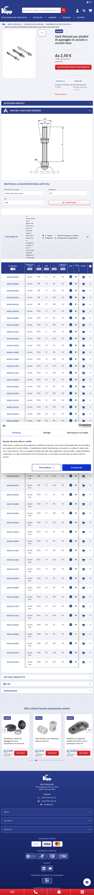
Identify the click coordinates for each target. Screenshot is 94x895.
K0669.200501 (13, 414)
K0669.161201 (13, 400)
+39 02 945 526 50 (48, 801)
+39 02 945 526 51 (48, 798)
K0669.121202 (13, 560)
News (6, 812)
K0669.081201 (13, 298)
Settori (80, 17)
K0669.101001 (13, 325)
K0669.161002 (13, 597)
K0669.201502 (13, 662)
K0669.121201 (13, 366)
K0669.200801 (13, 421)
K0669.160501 (13, 380)
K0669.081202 (13, 476)
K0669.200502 (13, 625)
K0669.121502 (13, 569)
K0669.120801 (13, 352)
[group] (15, 736)
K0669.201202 (13, 653)
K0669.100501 (13, 311)
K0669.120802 (13, 541)
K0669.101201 (13, 332)
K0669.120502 (13, 532)
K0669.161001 (13, 393)
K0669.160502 (13, 578)
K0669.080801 (13, 284)
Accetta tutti (76, 468)
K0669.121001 (13, 359)
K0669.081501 (13, 304)
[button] (29, 760)
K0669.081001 (13, 291)
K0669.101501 (13, 339)
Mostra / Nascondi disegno (25, 110)
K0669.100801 (13, 318)
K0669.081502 (13, 485)
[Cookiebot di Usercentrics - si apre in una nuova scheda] (80, 425)
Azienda (52, 17)
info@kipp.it (48, 804)
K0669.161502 (13, 616)
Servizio (8, 829)
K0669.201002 (13, 643)
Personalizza (45, 468)
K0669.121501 (13, 373)
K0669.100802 (13, 504)
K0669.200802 (13, 634)
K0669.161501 (13, 407)
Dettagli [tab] (47, 433)
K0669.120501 (13, 346)
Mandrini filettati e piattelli (58, 24)
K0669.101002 (13, 513)
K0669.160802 (13, 588)
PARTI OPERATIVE (14, 24)
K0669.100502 (13, 495)
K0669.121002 (13, 551)
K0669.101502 (13, 523)
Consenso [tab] (16, 433)
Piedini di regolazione (34, 24)
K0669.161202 (13, 606)
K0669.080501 (13, 277)
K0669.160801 (13, 387)
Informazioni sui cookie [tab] (77, 433)
